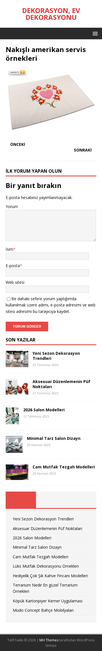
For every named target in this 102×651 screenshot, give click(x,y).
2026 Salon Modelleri (44, 409)
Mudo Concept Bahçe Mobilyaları (43, 610)
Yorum (12, 206)
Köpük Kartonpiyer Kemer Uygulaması (47, 601)
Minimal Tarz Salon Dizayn (53, 438)
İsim (9, 249)
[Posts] (21, 500)
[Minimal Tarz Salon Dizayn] (14, 449)
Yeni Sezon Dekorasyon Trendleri (56, 356)
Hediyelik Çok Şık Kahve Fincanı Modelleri (50, 575)
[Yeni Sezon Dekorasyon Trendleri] (17, 364)
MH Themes (48, 640)
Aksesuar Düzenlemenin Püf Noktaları (61, 384)
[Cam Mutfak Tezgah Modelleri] (17, 476)
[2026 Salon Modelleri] (12, 420)
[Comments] (81, 500)
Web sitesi (15, 282)
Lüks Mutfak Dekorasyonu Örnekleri (46, 566)
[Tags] (51, 500)
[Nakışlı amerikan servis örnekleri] (51, 133)
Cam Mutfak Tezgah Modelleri (64, 467)
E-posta (13, 265)
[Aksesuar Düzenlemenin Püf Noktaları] (17, 391)
